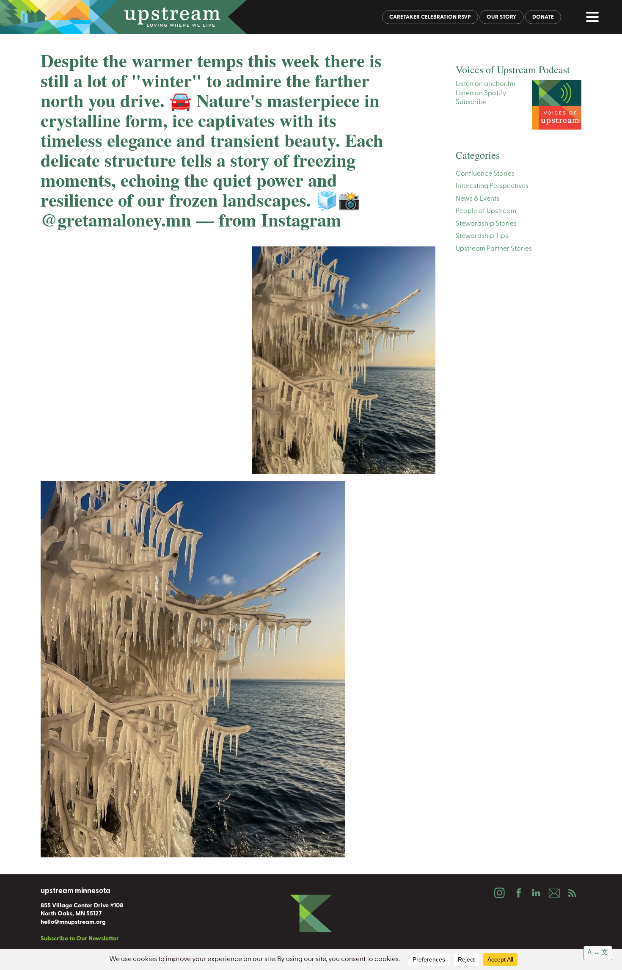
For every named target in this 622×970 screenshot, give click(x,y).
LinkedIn (535, 893)
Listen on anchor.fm (485, 84)
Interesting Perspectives (492, 186)
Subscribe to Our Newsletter (80, 939)
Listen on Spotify (481, 93)
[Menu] (594, 19)
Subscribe (471, 102)
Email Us (554, 893)
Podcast (572, 893)
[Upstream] (311, 17)
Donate (543, 17)
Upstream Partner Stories (494, 249)
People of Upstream (486, 211)
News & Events (477, 199)
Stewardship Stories (486, 224)
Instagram (499, 893)
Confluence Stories (485, 174)
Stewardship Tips (482, 236)
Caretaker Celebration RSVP (430, 17)
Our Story (501, 17)
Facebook (517, 893)
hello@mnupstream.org (73, 922)
